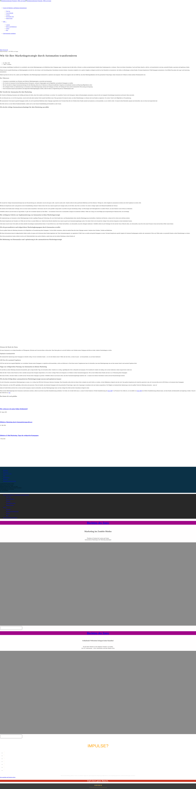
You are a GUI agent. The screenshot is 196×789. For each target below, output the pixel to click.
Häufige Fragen (10, 505)
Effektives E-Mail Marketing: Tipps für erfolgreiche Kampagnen (19, 435)
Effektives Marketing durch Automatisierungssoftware (16, 422)
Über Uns (8, 497)
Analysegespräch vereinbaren (10, 517)
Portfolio (8, 501)
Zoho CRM (110, 390)
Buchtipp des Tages (98, 522)
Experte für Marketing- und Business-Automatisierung (16, 494)
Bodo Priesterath (4, 49)
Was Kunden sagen (10, 503)
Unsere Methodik (10, 499)
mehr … (5, 507)
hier (9, 392)
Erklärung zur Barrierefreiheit (9, 481)
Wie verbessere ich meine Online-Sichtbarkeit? (14, 409)
